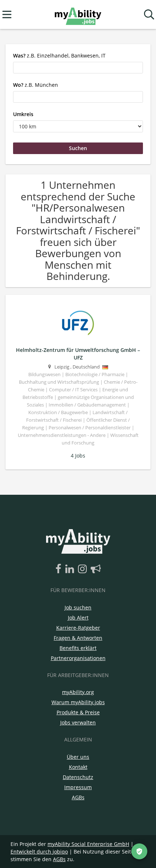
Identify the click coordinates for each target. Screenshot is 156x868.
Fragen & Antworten (78, 637)
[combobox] (78, 67)
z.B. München (35, 84)
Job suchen (78, 607)
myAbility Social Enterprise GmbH (88, 844)
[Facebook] (60, 569)
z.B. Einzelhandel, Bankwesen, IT (59, 55)
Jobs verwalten (78, 722)
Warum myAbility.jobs (78, 702)
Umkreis (23, 114)
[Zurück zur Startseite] (78, 14)
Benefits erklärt (78, 647)
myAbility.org (78, 692)
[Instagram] (83, 569)
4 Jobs (78, 455)
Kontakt (78, 766)
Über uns (78, 756)
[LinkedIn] (71, 569)
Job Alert (78, 617)
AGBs (78, 797)
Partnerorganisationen (78, 658)
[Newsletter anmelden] (96, 569)
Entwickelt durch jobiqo (39, 851)
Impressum (78, 787)
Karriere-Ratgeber (78, 627)
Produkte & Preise (78, 712)
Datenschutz (78, 777)
